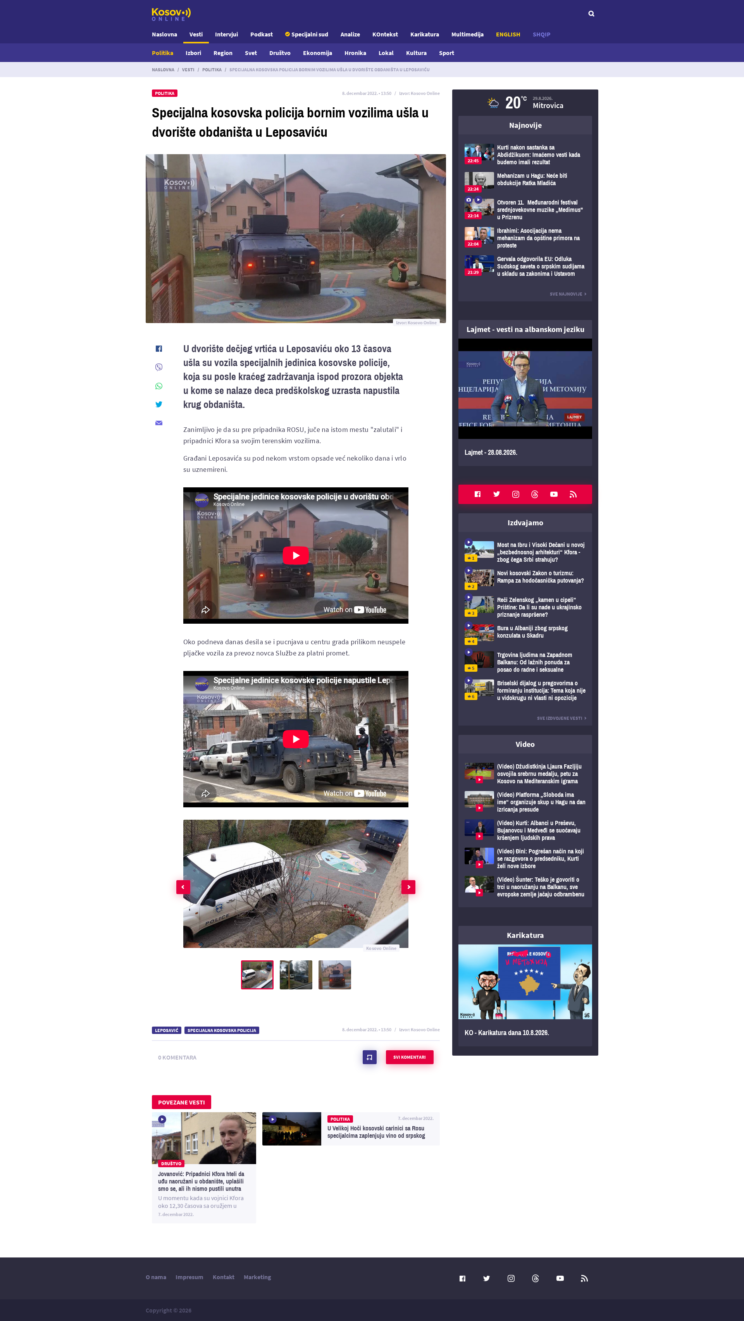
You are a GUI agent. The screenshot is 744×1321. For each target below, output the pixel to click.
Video (525, 744)
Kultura (416, 53)
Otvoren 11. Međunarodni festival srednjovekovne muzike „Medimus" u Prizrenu (525, 210)
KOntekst (385, 34)
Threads (534, 494)
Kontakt (223, 1277)
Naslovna (164, 34)
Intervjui (226, 34)
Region (223, 53)
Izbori (193, 53)
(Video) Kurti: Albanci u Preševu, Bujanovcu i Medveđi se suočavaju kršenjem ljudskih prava (525, 830)
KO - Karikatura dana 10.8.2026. (525, 995)
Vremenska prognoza (525, 102)
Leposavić (166, 1030)
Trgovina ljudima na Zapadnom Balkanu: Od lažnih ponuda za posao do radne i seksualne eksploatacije (525, 662)
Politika (162, 53)
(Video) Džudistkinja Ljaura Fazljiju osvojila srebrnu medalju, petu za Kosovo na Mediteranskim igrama (525, 774)
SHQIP (542, 34)
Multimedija (467, 34)
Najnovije (525, 125)
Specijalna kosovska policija (222, 1030)
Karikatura (424, 34)
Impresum (189, 1277)
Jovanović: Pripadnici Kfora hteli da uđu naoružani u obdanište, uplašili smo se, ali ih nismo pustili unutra (204, 1167)
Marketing (257, 1277)
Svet (251, 53)
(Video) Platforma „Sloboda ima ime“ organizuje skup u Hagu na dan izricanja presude (525, 802)
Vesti (196, 34)
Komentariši (370, 1057)
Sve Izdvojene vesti (559, 718)
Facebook (477, 494)
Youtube (554, 494)
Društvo (280, 53)
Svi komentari (409, 1057)
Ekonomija (317, 53)
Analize (350, 34)
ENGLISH (508, 34)
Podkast (261, 34)
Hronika (355, 53)
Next (408, 887)
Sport (446, 53)
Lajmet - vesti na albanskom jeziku (525, 329)
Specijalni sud (309, 34)
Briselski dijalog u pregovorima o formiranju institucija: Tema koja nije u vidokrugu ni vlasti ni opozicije (525, 690)
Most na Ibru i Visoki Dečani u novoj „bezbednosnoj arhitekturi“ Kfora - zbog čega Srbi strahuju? (525, 552)
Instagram (515, 494)
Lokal (386, 53)
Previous (183, 887)
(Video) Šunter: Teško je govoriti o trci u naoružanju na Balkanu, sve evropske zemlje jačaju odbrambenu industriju (525, 887)
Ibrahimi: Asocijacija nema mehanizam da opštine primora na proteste (525, 238)
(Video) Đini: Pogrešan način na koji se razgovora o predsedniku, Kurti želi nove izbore (525, 859)
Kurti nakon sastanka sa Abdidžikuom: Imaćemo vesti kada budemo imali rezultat (525, 155)
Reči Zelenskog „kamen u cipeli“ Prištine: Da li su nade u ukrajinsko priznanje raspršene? (525, 607)
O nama (156, 1277)
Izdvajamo (525, 522)
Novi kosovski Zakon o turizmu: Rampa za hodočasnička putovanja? (525, 579)
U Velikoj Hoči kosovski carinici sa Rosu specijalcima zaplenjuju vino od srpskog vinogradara (351, 1129)
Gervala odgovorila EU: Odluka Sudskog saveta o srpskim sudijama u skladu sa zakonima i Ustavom (525, 266)
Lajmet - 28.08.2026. (525, 402)
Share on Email (159, 423)
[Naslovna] (171, 14)
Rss (573, 494)
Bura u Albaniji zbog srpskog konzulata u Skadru (525, 634)
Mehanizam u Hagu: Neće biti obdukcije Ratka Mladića (525, 182)
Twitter (496, 494)
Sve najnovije (566, 294)
